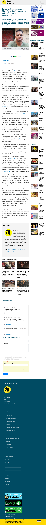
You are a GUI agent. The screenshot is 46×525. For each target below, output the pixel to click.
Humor (7, 472)
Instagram (14, 249)
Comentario (6, 343)
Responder (8, 313)
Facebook (10, 249)
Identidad (8, 424)
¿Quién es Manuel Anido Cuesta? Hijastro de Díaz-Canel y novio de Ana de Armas (41, 68)
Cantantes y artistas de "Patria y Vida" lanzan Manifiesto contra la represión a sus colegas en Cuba (8, 272)
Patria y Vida (7, 171)
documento (5, 106)
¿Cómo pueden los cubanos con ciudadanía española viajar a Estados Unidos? (41, 177)
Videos (7, 484)
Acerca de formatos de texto (8, 353)
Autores (8, 435)
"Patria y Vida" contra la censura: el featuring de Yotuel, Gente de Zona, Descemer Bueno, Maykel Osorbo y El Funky (23, 273)
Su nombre (5, 339)
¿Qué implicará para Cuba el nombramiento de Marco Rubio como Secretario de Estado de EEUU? (42, 105)
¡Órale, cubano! (41, 121)
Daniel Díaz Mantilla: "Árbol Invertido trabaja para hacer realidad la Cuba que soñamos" (41, 93)
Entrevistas (8, 469)
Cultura (7, 459)
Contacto (8, 441)
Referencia (6, 399)
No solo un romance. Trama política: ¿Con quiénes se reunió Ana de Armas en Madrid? (41, 48)
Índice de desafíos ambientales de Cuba (41, 167)
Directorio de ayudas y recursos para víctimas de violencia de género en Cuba (41, 151)
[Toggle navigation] (42, 2)
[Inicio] (8, 2)
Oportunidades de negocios (12, 438)
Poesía (7, 478)
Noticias (7, 466)
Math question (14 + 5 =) (8, 363)
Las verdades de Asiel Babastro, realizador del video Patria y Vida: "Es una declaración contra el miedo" (23, 291)
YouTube (20, 249)
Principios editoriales (11, 418)
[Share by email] (16, 56)
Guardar (6, 374)
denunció (12, 71)
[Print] (20, 56)
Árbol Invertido (6, 60)
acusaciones (13, 158)
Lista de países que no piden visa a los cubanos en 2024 (41, 187)
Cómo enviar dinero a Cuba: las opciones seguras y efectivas (41, 217)
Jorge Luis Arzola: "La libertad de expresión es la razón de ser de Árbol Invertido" (41, 80)
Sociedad (4, 63)
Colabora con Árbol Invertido (12, 427)
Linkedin (23, 249)
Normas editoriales (10, 421)
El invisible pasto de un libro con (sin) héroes (41, 136)
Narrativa (7, 481)
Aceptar (39, 520)
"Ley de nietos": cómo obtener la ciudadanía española (41, 208)
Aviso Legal (8, 444)
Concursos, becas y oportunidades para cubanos (42, 225)
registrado (21, 138)
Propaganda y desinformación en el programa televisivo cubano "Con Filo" (42, 58)
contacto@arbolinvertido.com (10, 251)
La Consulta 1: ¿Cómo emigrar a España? (41, 161)
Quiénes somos (9, 415)
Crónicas (7, 475)
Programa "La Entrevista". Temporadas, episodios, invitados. (42, 115)
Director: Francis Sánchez (10, 403)
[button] (36, 5)
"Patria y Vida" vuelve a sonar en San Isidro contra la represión (8, 290)
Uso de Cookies (9, 447)
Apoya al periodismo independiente (10, 431)
